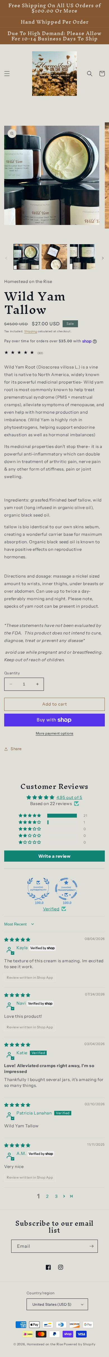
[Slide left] (6, 258)
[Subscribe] (91, 1246)
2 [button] (47, 1196)
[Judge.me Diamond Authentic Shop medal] (38, 889)
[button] (7, 73)
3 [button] (56, 1196)
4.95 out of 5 (69, 797)
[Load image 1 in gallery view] (26, 256)
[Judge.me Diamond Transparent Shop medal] (66, 889)
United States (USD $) (51, 1304)
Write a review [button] (54, 856)
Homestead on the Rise (45, 1344)
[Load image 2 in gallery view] (54, 256)
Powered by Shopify (80, 1344)
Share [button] (16, 748)
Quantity (12, 673)
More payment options (55, 733)
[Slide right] (103, 258)
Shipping (30, 331)
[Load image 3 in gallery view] (82, 256)
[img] (17, 939)
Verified (51, 909)
